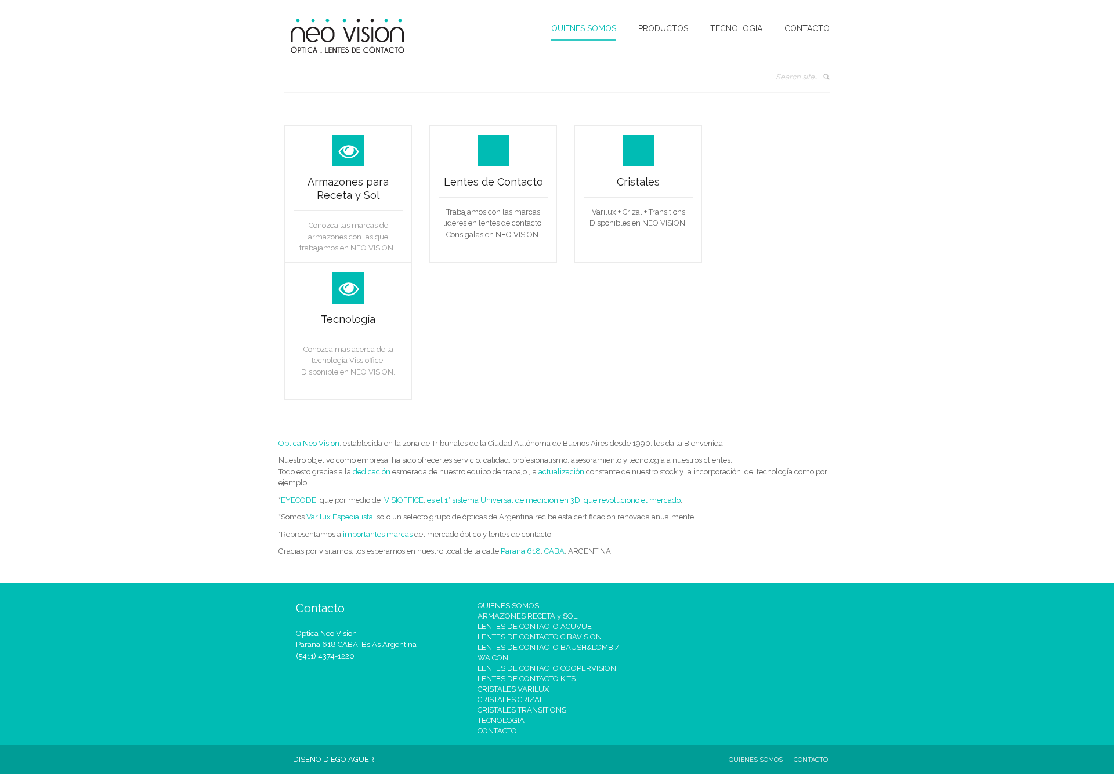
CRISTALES (662, 120)
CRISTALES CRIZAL (511, 699)
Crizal (747, 138)
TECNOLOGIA (736, 28)
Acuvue (750, 102)
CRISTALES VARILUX (513, 689)
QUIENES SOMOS (583, 28)
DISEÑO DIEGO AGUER (333, 759)
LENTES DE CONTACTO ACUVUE (535, 626)
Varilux (748, 120)
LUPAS (655, 138)
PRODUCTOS (663, 28)
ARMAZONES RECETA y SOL (527, 616)
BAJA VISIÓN (665, 56)
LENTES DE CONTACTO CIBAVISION (540, 637)
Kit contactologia (763, 174)
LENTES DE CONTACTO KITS (527, 678)
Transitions (755, 156)
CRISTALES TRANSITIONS (522, 710)
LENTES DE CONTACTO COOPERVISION (547, 668)
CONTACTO (807, 28)
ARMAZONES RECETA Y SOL (683, 79)
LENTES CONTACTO (676, 102)
